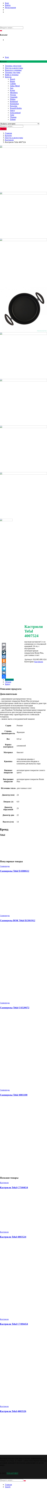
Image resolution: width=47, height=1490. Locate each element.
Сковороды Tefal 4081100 (13, 1095)
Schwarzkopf (15, 113)
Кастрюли (9, 140)
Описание (9, 680)
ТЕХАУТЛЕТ (12, 1473)
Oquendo (13, 97)
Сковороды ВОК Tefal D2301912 (17, 920)
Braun (12, 81)
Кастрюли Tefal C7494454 (14, 1324)
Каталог (8, 135)
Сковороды (5, 866)
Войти (8, 5)
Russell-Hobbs (16, 108)
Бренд (7, 684)
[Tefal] (11, 642)
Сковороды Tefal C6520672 (14, 1007)
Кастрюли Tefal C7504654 (14, 1187)
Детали (8, 682)
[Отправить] (13, 677)
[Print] (13, 665)
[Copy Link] (13, 649)
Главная (8, 133)
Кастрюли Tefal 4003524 (13, 1237)
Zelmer (13, 119)
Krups (12, 90)
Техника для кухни (13, 66)
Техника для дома (12, 72)
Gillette (13, 84)
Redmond (14, 101)
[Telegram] (13, 669)
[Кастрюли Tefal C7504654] (19, 1228)
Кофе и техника (11, 75)
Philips (12, 99)
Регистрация (10, 7)
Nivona (13, 95)
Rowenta (13, 106)
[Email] (13, 645)
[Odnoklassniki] (13, 661)
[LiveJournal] (13, 653)
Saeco (12, 110)
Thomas (13, 117)
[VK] (13, 673)
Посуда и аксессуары (14, 68)
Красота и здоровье (13, 70)
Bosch (12, 79)
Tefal (12, 115)
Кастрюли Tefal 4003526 (13, 1411)
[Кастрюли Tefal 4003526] (19, 1452)
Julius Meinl (15, 86)
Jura (11, 88)
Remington (14, 104)
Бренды (8, 77)
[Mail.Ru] (13, 657)
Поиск (3, 129)
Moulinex (14, 92)
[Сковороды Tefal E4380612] (19, 911)
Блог (7, 3)
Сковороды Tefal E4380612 (14, 871)
